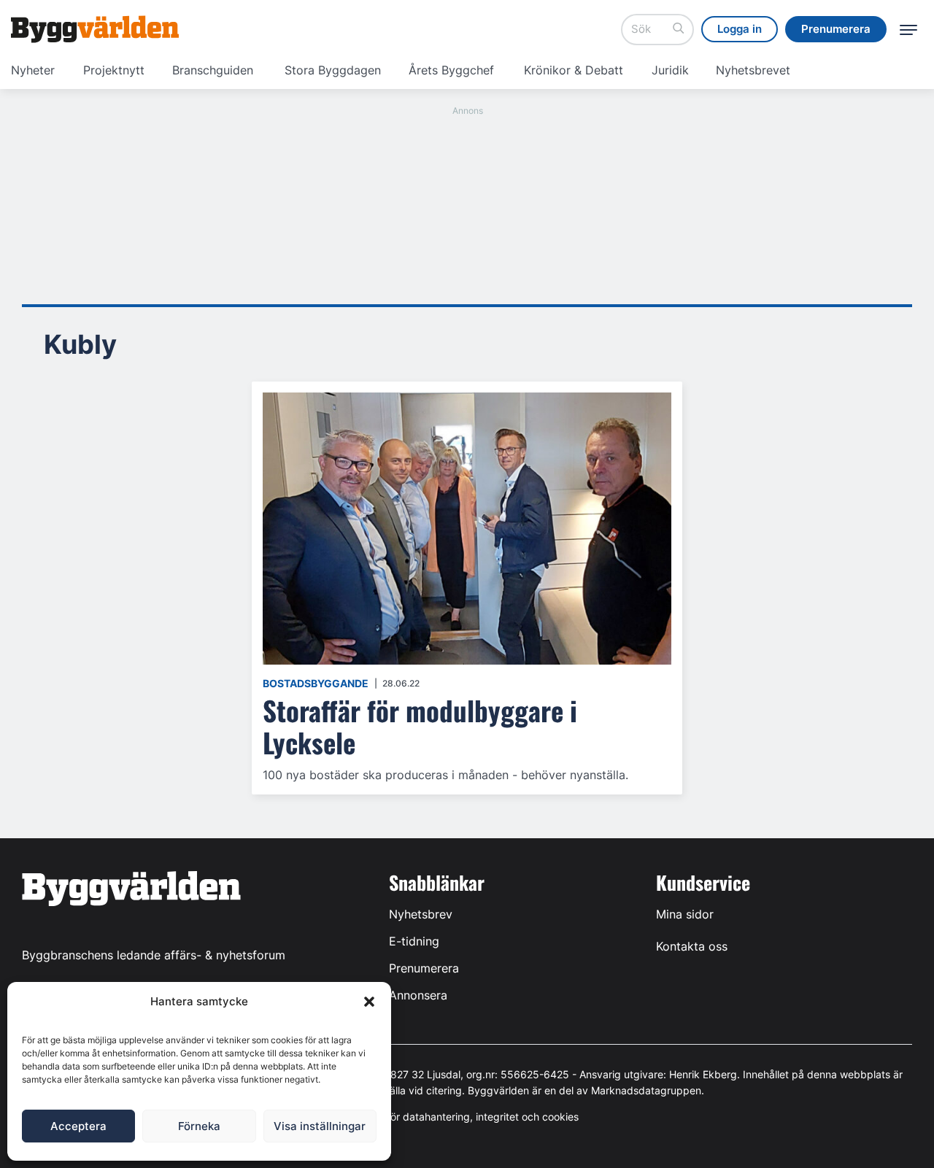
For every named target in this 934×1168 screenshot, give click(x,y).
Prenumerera (424, 968)
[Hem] (95, 29)
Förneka (199, 1126)
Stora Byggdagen (333, 70)
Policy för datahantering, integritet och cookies (467, 1116)
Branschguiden (212, 70)
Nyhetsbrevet (753, 70)
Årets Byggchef (451, 70)
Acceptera (78, 1126)
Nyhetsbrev (420, 914)
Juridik (670, 70)
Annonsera (418, 995)
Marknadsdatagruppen (646, 1090)
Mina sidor (685, 914)
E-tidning (414, 941)
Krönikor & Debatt (573, 70)
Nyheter (33, 70)
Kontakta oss (691, 946)
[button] (369, 1001)
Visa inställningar (320, 1126)
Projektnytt (113, 70)
